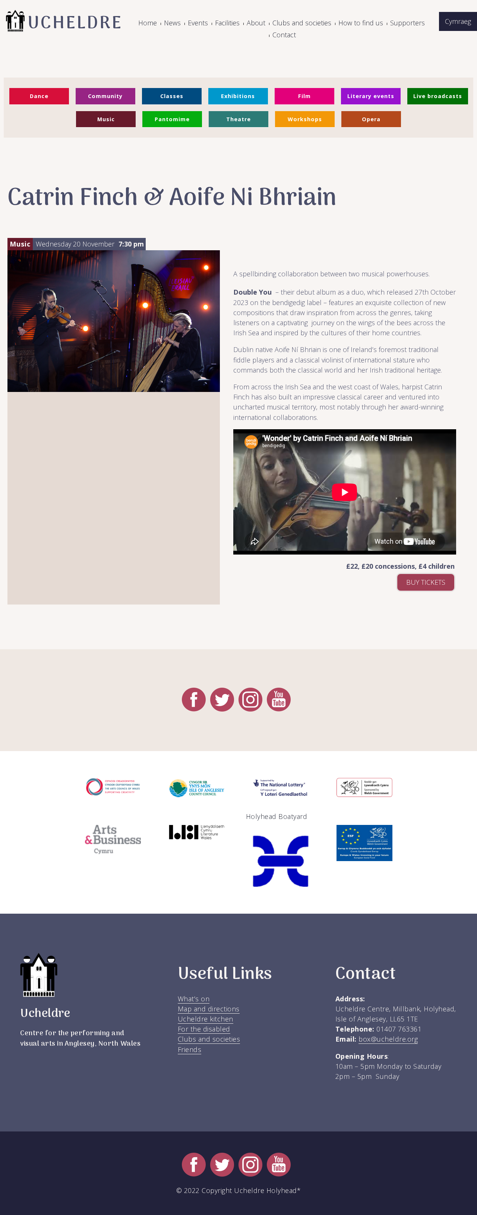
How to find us (360, 22)
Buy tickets (425, 582)
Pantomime (172, 119)
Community (105, 96)
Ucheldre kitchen (205, 1018)
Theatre (238, 119)
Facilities (227, 22)
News (172, 22)
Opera (371, 119)
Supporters (407, 22)
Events (198, 22)
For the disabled (204, 1028)
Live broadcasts (437, 96)
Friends (190, 1049)
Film (304, 96)
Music (106, 119)
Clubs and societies (301, 22)
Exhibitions (238, 96)
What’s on (194, 998)
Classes (171, 96)
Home (147, 22)
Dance (39, 96)
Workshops (305, 119)
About (256, 22)
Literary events (370, 96)
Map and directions (209, 1008)
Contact (284, 34)
